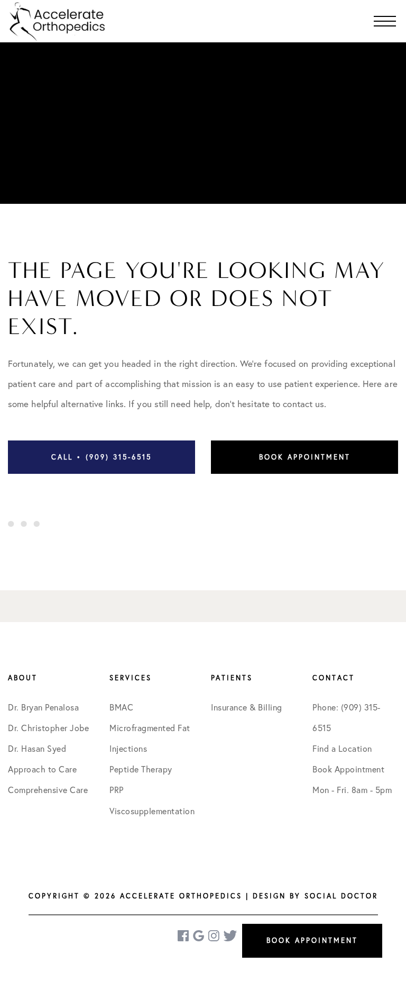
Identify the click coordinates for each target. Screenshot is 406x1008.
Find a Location (342, 748)
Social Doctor (341, 896)
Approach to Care (42, 769)
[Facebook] (184, 935)
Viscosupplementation (152, 811)
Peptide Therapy (140, 769)
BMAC (121, 707)
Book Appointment (304, 457)
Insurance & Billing (246, 707)
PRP (116, 790)
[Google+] (199, 935)
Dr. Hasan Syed (37, 748)
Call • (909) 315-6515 (101, 457)
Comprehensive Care (48, 790)
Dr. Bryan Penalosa (43, 707)
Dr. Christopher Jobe (48, 728)
